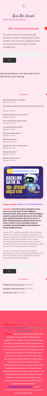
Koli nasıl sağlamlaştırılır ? (12, 133)
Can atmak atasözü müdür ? (13, 127)
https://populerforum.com (11, 73)
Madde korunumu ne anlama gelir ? (15, 115)
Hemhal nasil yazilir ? (10, 292)
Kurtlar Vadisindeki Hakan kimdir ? (15, 121)
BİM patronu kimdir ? (10, 139)
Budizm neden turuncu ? (11, 158)
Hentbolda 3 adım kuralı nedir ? (14, 285)
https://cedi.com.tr (8, 77)
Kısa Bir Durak (23, 16)
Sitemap (20, 77)
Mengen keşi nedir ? (10, 152)
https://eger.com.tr (31, 73)
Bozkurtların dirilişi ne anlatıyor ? (14, 100)
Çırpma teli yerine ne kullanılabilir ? (15, 146)
